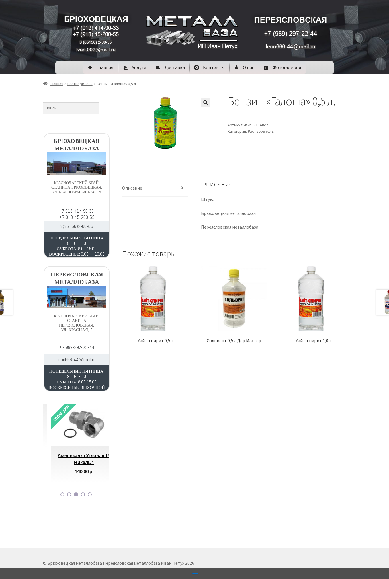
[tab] (155, 188)
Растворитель (80, 83)
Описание (132, 188)
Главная (56, 83)
